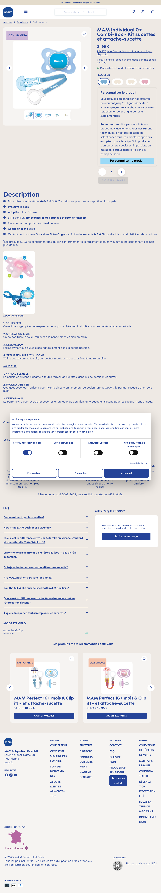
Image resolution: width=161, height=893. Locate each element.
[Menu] (26, 12)
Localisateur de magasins (146, 806)
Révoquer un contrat (118, 780)
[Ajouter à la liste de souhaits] (84, 34)
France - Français (15, 848)
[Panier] (152, 11)
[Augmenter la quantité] (121, 172)
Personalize (81, 473)
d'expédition (63, 860)
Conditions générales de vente (147, 750)
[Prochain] (85, 68)
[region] (47, 76)
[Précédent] (9, 68)
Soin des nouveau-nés (57, 771)
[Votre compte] (142, 11)
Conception (58, 745)
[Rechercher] (103, 12)
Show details (136, 463)
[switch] (62, 452)
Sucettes (86, 745)
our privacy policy (83, 431)
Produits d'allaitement (87, 762)
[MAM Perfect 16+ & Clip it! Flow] (44, 678)
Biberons (86, 751)
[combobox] (80, 12)
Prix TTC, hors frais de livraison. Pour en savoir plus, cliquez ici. (125, 53)
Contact (115, 745)
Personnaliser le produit (127, 160)
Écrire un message (126, 536)
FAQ (111, 751)
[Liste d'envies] (133, 11)
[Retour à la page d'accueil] (8, 12)
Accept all (126, 473)
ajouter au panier (44, 715)
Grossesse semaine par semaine (58, 756)
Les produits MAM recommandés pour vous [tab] (83, 644)
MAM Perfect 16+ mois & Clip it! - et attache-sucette (44, 700)
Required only (34, 473)
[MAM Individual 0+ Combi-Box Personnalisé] (47, 75)
